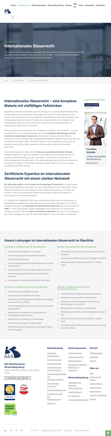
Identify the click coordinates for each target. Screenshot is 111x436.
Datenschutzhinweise (81, 430)
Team (92, 373)
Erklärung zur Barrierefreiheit (51, 430)
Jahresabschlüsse (75, 361)
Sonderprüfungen (75, 392)
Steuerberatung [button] (23, 5)
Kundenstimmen (96, 384)
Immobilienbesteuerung (56, 390)
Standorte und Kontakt (17, 378)
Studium (93, 361)
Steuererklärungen (54, 360)
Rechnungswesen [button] (39, 5)
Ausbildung (94, 357)
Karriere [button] (68, 5)
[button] (13, 17)
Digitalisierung (95, 387)
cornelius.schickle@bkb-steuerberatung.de (95, 157)
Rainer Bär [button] (89, 108)
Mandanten (89, 5)
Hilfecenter (100, 5)
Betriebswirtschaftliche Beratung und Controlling (77, 367)
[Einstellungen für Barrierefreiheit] (108, 433)
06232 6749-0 (92, 163)
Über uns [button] (75, 5)
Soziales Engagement (98, 395)
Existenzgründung (54, 364)
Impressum (68, 430)
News (81, 5)
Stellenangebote (96, 353)
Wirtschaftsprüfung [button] (56, 5)
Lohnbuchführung (75, 353)
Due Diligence (74, 396)
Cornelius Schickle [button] (91, 105)
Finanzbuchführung (75, 357)
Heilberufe (51, 403)
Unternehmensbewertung (78, 400)
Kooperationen (95, 391)
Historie (93, 399)
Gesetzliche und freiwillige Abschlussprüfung (75, 385)
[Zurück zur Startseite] (7, 11)
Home (13, 5)
